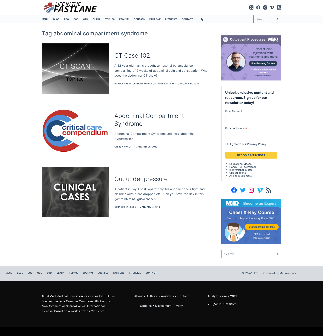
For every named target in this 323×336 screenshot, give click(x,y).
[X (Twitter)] (251, 7)
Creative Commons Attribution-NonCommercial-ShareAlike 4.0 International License (76, 306)
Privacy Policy (256, 144)
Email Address (236, 128)
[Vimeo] (272, 7)
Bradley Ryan (123, 83)
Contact (187, 19)
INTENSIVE (171, 19)
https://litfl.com (93, 311)
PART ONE (155, 19)
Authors (151, 296)
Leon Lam (168, 83)
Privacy (178, 306)
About (138, 296)
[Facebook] (258, 7)
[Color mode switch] (201, 19)
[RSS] (279, 7)
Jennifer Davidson (144, 83)
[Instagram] (265, 7)
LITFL (107, 296)
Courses (139, 19)
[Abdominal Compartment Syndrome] (75, 130)
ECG (66, 19)
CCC (76, 19)
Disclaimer (162, 306)
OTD (85, 19)
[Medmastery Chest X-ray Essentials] (251, 221)
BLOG (56, 19)
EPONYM (124, 19)
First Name (233, 111)
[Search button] (277, 19)
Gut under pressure (141, 179)
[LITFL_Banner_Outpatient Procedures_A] (251, 58)
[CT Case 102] (75, 68)
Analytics (167, 296)
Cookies (146, 306)
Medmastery (287, 273)
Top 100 (110, 19)
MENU (45, 19)
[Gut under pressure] (75, 192)
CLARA (97, 19)
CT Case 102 (132, 55)
